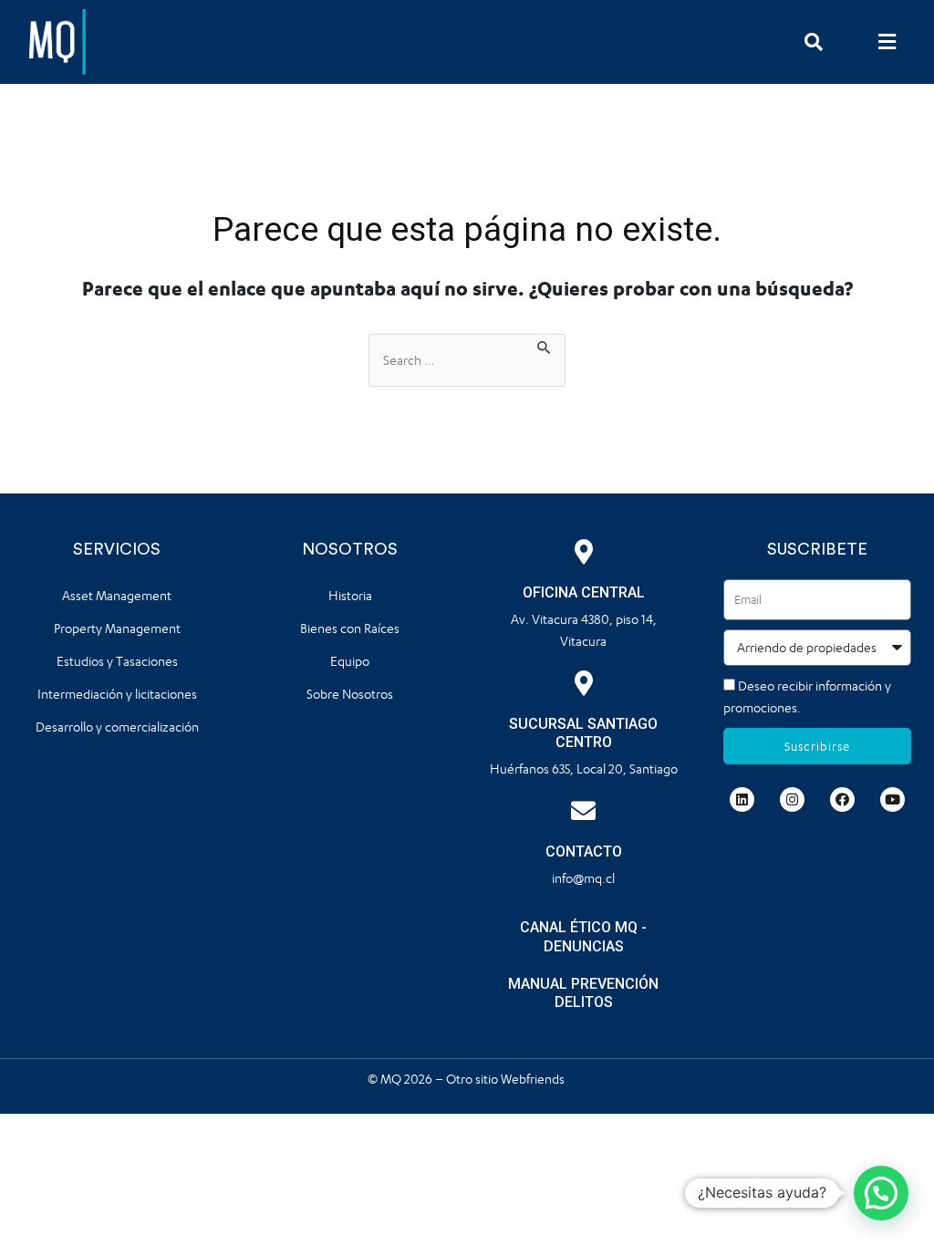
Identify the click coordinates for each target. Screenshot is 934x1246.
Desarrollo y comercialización (117, 726)
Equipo (349, 661)
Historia (350, 595)
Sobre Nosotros (349, 693)
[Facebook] (842, 799)
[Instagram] (792, 799)
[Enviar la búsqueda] (544, 345)
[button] (887, 41)
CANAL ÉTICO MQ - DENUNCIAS (583, 937)
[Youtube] (892, 799)
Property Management (117, 628)
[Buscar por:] (467, 360)
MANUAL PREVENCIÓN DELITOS (583, 993)
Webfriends (534, 1078)
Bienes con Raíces (350, 628)
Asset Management (116, 595)
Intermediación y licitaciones (117, 693)
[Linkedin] (742, 799)
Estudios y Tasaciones (117, 661)
